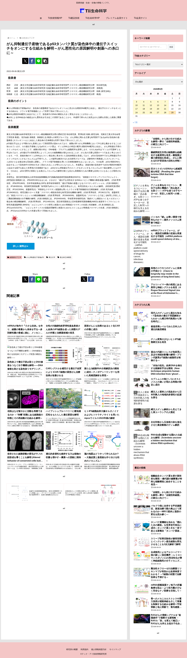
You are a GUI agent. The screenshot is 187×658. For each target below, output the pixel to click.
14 (165, 105)
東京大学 (52, 257)
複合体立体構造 (65, 257)
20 (158, 109)
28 (165, 112)
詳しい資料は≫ (20, 246)
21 (165, 109)
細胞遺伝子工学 (15, 257)
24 (136, 112)
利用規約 (84, 649)
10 (136, 105)
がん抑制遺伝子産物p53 (35, 257)
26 (151, 112)
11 (144, 105)
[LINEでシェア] (38, 61)
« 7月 (135, 122)
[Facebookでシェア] (32, 61)
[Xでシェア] (25, 61)
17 (136, 109)
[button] (45, 61)
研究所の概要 (72, 649)
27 (158, 112)
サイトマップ (115, 649)
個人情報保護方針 (99, 649)
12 (151, 105)
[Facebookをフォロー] (91, 279)
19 (151, 109)
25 (144, 112)
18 (144, 109)
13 (158, 105)
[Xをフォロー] (84, 279)
